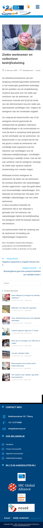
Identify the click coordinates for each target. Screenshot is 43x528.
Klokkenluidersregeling (14, 458)
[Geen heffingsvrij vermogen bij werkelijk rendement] (6, 298)
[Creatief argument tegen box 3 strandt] (6, 332)
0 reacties (28, 300)
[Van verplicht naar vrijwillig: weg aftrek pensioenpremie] (6, 377)
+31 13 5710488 (15, 422)
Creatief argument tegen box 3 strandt (24, 330)
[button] (37, 7)
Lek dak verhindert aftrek (20, 353)
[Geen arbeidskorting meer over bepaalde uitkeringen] (6, 320)
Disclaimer (9, 444)
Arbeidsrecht (28, 70)
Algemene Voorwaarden (14, 454)
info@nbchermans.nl (16, 429)
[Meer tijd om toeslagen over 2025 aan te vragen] (6, 343)
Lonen (38, 70)
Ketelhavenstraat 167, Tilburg (20, 416)
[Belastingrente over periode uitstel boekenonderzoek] (6, 366)
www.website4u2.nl (24, 525)
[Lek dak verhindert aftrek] (6, 354)
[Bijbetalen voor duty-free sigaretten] (6, 309)
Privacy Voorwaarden (13, 449)
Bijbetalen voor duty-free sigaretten (23, 308)
